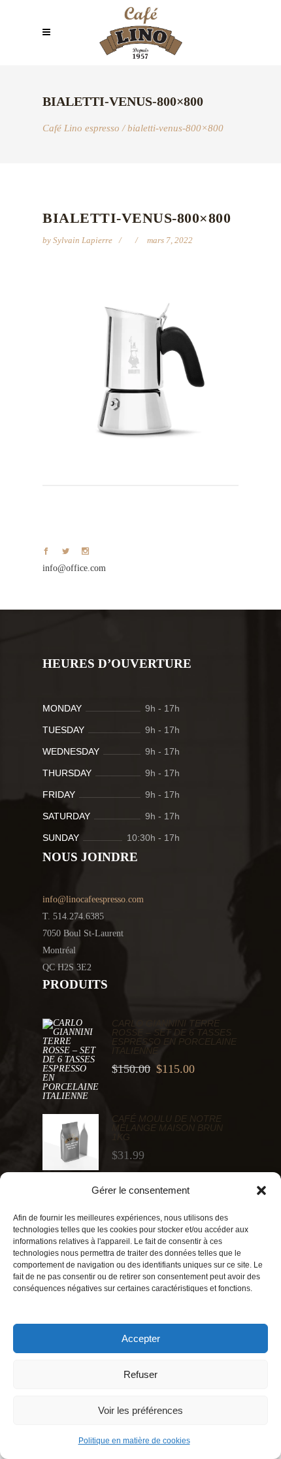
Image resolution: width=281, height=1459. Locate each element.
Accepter (141, 1338)
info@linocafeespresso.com (93, 899)
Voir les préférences (140, 1410)
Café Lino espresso (81, 128)
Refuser (140, 1374)
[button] (261, 1190)
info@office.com (74, 568)
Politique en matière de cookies (134, 1440)
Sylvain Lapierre (83, 240)
